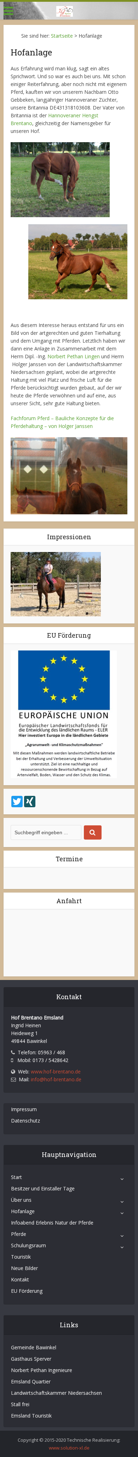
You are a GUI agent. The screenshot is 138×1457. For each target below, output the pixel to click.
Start (16, 1177)
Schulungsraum (28, 1245)
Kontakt (20, 1279)
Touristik (21, 1256)
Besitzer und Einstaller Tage (43, 1188)
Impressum (24, 1109)
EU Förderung (26, 1290)
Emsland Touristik (31, 1415)
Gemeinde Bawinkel (33, 1347)
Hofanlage (23, 1211)
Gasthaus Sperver (31, 1358)
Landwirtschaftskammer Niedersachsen (56, 1392)
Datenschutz (25, 1120)
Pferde (18, 1234)
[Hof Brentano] (64, 10)
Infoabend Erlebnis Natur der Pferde (52, 1222)
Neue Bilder (24, 1268)
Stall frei (20, 1404)
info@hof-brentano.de (56, 1079)
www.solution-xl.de (69, 1448)
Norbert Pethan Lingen (73, 356)
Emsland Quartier (31, 1381)
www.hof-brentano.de (56, 1071)
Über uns (21, 1199)
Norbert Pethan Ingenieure (41, 1370)
